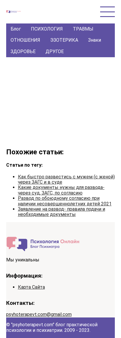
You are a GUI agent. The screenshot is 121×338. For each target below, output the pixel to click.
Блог (16, 29)
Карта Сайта (31, 287)
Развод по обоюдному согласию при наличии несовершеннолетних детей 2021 (65, 200)
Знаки (94, 40)
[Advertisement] (60, 101)
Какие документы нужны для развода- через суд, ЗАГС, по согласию (61, 190)
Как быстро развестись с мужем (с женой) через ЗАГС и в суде (66, 179)
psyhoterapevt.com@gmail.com (39, 314)
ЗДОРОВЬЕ (23, 51)
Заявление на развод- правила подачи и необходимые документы (61, 211)
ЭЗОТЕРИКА (64, 40)
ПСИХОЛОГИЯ (47, 29)
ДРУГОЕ (55, 51)
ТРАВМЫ (83, 29)
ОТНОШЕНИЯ (25, 40)
